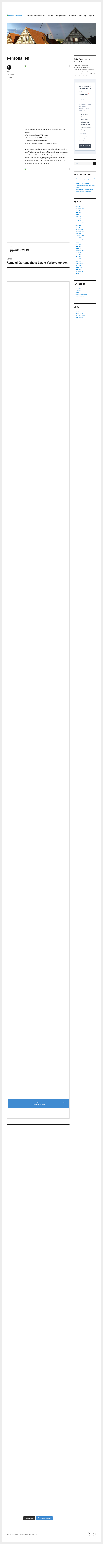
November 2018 (80, 252)
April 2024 (78, 210)
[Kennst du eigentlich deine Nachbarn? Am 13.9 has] (61, 524)
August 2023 (79, 216)
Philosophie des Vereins (36, 15)
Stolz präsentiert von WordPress (28, 1534)
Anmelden (78, 311)
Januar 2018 (79, 259)
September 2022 (80, 223)
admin (8, 71)
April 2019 (78, 244)
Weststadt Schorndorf (12, 1534)
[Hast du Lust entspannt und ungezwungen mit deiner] (61, 355)
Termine (50, 15)
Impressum (92, 15)
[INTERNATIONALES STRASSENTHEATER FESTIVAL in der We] (14, 687)
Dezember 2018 (80, 250)
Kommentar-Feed (80, 315)
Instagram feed (61, 15)
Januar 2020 (79, 238)
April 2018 (78, 255)
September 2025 (80, 208)
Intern (77, 292)
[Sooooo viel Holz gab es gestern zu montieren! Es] (46, 989)
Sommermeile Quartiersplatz (83, 191)
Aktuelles (78, 288)
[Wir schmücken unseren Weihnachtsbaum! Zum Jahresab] (14, 377)
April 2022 (78, 227)
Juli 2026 (78, 206)
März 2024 (78, 212)
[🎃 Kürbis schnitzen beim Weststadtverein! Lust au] (30, 349)
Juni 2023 (78, 221)
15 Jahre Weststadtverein (82, 183)
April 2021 (78, 233)
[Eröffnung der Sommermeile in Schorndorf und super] (61, 773)
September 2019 (80, 240)
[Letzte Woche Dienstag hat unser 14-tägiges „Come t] (46, 356)
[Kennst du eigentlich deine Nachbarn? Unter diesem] (30, 542)
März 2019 (78, 246)
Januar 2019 (79, 248)
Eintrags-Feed (79, 313)
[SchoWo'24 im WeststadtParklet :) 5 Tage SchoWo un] (30, 818)
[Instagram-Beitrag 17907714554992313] (61, 655)
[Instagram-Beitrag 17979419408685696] (46, 655)
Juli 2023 (78, 219)
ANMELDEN (85, 146)
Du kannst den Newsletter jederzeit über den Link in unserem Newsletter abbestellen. (84, 137)
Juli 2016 (78, 265)
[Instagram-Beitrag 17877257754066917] (30, 917)
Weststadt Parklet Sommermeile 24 (85, 189)
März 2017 (78, 261)
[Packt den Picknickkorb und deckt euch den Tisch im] (14, 809)
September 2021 (80, 231)
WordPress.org (79, 317)
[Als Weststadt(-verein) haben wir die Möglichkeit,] (61, 975)
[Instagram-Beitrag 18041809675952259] (30, 655)
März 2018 (78, 257)
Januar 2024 (79, 214)
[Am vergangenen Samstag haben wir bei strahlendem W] (14, 978)
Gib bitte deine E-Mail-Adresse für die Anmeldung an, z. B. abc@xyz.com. (85, 107)
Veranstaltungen (80, 297)
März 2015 (78, 269)
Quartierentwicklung (81, 294)
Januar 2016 (79, 267)
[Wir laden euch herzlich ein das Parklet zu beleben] (46, 795)
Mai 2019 (78, 242)
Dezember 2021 (80, 229)
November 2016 (80, 263)
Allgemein (9, 77)
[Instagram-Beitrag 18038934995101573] (14, 483)
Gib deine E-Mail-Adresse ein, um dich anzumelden (85, 90)
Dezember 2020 (80, 236)
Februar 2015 (79, 271)
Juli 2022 (78, 225)
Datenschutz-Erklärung (77, 15)
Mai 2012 (78, 274)
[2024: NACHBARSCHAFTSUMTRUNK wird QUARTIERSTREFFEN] (46, 551)
